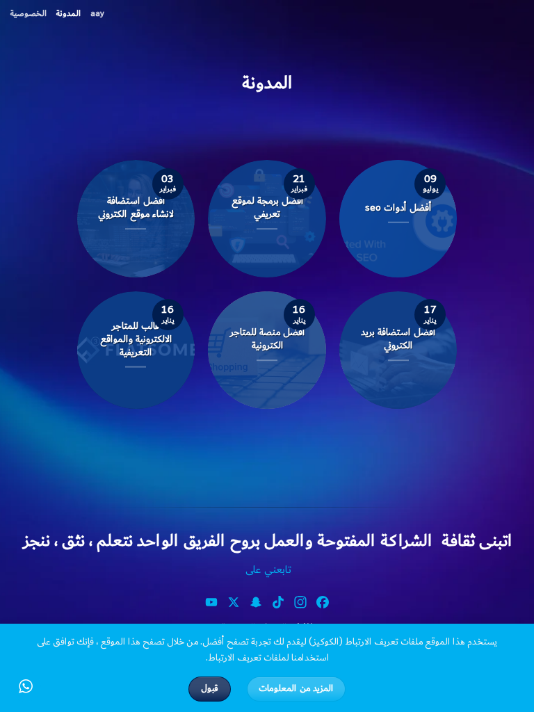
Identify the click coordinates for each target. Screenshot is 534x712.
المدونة (68, 13)
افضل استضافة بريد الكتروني (398, 338)
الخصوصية (28, 13)
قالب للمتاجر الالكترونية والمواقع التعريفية (136, 339)
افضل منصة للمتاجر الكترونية (267, 338)
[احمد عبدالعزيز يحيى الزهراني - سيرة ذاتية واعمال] (513, 11)
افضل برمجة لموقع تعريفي (267, 208)
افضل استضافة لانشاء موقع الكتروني (136, 208)
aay (97, 13)
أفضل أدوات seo (398, 207)
